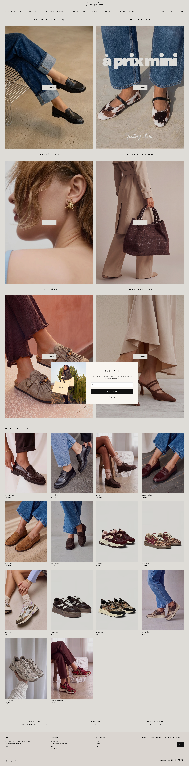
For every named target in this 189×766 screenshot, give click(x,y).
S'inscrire (112, 391)
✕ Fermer (112, 397)
